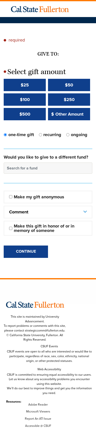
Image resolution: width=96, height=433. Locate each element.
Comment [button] (18, 212)
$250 (69, 99)
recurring (52, 134)
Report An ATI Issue (38, 418)
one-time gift (21, 134)
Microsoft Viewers (38, 411)
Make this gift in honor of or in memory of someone (45, 228)
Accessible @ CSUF (38, 426)
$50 (69, 85)
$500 (24, 114)
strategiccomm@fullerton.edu (44, 330)
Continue (26, 251)
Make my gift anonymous (39, 197)
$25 (25, 85)
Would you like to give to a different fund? (46, 157)
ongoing (79, 134)
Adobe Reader (38, 404)
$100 (25, 99)
